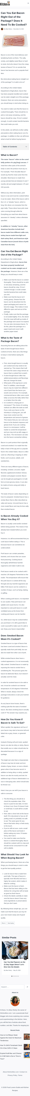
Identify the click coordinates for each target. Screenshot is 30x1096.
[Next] (25, 958)
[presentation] (15, 950)
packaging (11, 923)
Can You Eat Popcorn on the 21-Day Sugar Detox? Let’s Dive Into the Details (14, 964)
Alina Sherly (9, 29)
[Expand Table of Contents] (26, 147)
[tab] (11, 976)
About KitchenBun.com (11, 1072)
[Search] (27, 987)
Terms (20, 1075)
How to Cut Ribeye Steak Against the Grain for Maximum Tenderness (10, 1037)
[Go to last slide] (4, 958)
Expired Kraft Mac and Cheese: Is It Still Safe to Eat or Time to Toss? (11, 1056)
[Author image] (2, 29)
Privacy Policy (12, 1075)
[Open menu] (28, 3)
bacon (4, 923)
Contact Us (23, 1072)
